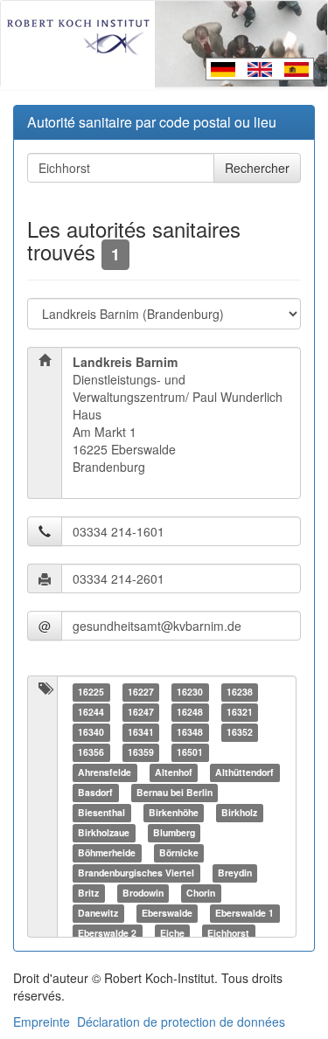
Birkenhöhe (174, 812)
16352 (240, 731)
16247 (141, 711)
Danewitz (98, 912)
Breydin (235, 872)
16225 (91, 691)
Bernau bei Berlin (174, 792)
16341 (141, 731)
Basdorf (95, 792)
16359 (141, 751)
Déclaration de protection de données (181, 1021)
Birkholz (239, 812)
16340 (91, 731)
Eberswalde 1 (244, 912)
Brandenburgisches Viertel (136, 872)
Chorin (200, 892)
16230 (190, 691)
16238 (240, 691)
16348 (190, 731)
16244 (91, 711)
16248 (190, 711)
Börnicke (179, 852)
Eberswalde (167, 912)
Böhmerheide (107, 852)
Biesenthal (101, 812)
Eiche (172, 932)
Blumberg (174, 832)
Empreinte (41, 1021)
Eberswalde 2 (107, 932)
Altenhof (173, 772)
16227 (141, 691)
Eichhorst (228, 932)
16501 (190, 751)
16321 (240, 711)
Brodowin (143, 892)
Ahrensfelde (104, 772)
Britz (88, 892)
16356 (91, 751)
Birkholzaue (103, 832)
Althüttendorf (244, 772)
